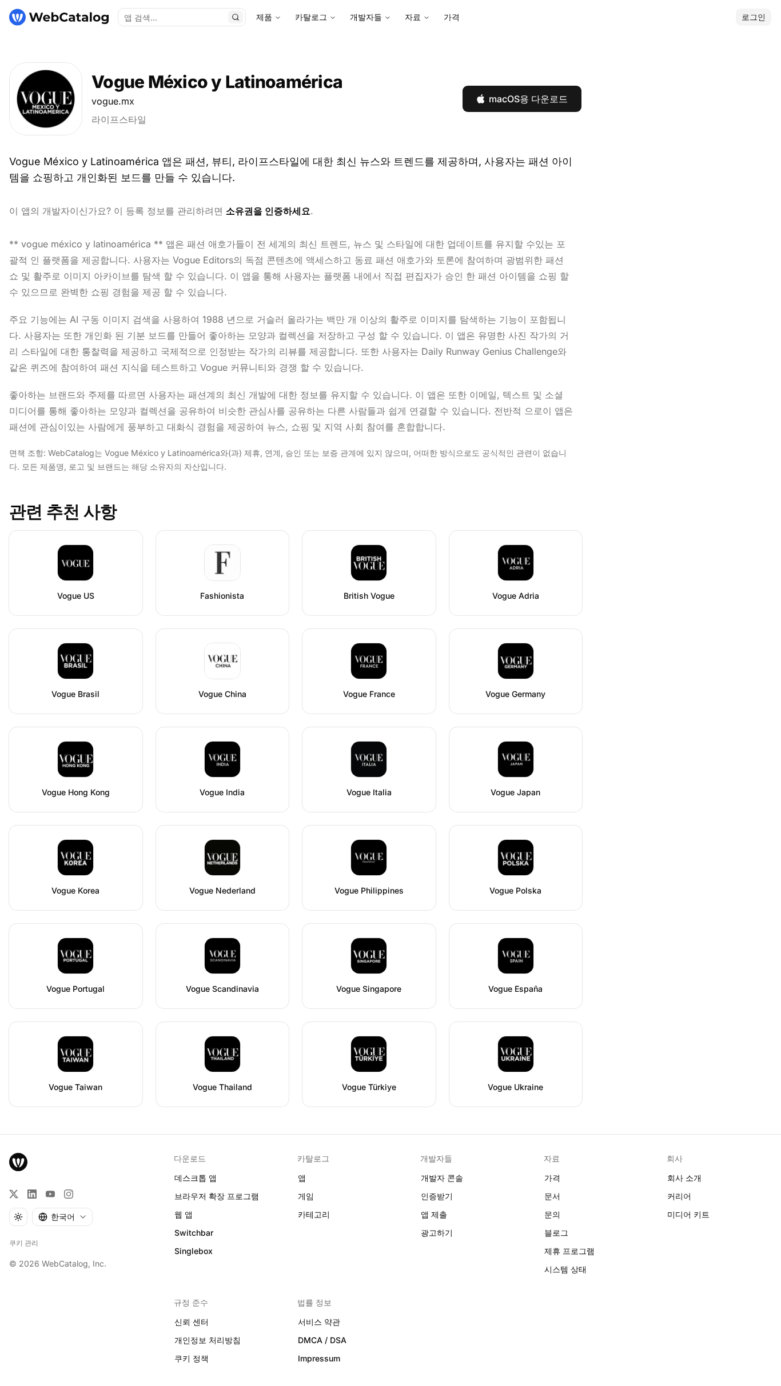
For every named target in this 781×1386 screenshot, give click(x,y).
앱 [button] (302, 1178)
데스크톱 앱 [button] (195, 1178)
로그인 (754, 17)
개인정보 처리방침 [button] (207, 1340)
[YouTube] (50, 1194)
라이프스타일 (118, 119)
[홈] (59, 17)
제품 (264, 17)
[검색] (236, 17)
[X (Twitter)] (13, 1194)
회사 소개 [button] (684, 1178)
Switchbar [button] (193, 1232)
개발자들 (366, 17)
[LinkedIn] (32, 1194)
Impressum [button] (319, 1358)
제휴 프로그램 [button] (569, 1251)
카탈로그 (311, 17)
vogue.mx (112, 101)
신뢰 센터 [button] (191, 1322)
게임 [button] (306, 1196)
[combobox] (62, 1217)
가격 (452, 17)
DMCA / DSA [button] (322, 1340)
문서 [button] (552, 1196)
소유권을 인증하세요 (268, 211)
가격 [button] (552, 1178)
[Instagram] (68, 1194)
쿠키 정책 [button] (191, 1358)
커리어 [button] (679, 1196)
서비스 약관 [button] (319, 1322)
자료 (413, 17)
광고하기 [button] (437, 1232)
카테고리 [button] (314, 1214)
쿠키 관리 (23, 1243)
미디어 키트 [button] (688, 1214)
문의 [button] (552, 1214)
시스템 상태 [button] (565, 1269)
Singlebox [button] (193, 1251)
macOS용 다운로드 (528, 99)
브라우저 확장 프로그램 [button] (216, 1196)
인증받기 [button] (437, 1196)
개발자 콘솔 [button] (442, 1178)
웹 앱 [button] (183, 1214)
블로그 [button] (556, 1232)
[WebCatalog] (18, 1162)
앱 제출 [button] (434, 1214)
